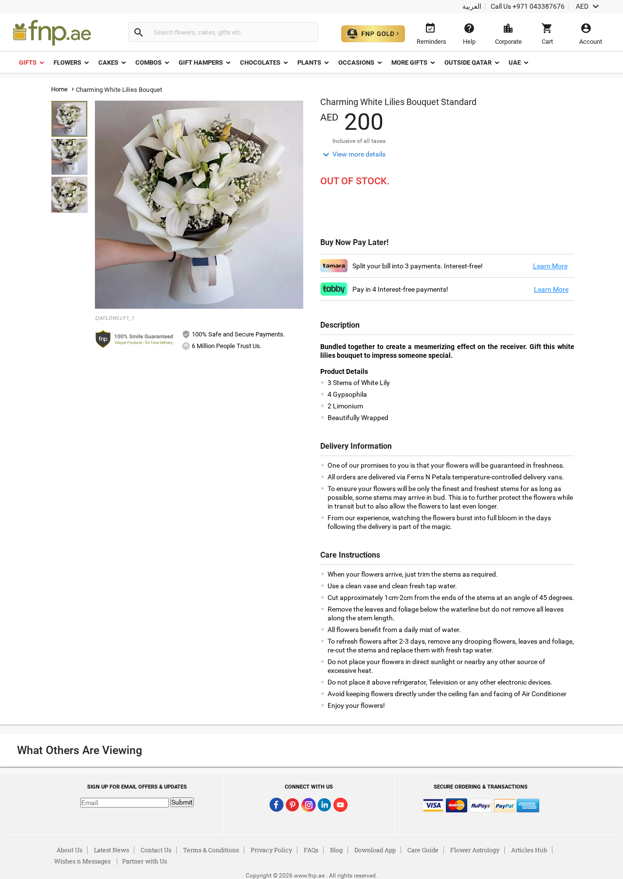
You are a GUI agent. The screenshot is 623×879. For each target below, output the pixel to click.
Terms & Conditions (211, 850)
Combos (148, 62)
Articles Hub (529, 850)
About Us (69, 850)
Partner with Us (144, 861)
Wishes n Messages (82, 861)
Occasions (356, 62)
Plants (309, 62)
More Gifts (409, 62)
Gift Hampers (201, 62)
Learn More (550, 266)
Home (59, 89)
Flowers (67, 62)
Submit (182, 802)
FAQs (311, 850)
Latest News (111, 850)
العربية (471, 6)
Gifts (28, 62)
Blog (336, 850)
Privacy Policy (271, 850)
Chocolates (260, 62)
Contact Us (156, 850)
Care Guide (423, 850)
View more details (352, 154)
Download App (375, 850)
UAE (515, 62)
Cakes (108, 62)
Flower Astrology (474, 850)
